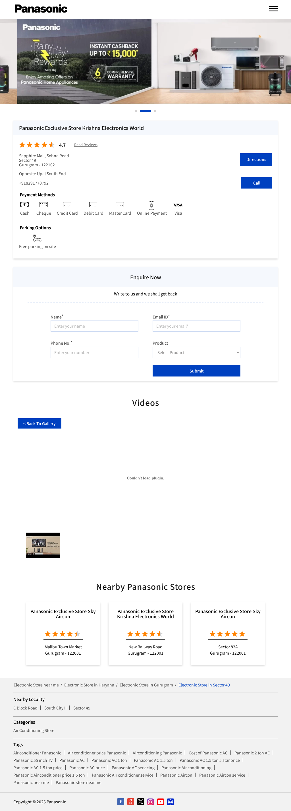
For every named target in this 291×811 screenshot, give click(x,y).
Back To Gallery (39, 423)
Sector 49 (81, 708)
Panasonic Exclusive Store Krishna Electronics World (145, 614)
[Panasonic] (41, 9)
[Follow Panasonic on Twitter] (140, 801)
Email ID (161, 316)
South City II (55, 708)
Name (57, 316)
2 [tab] (141, 110)
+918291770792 (34, 183)
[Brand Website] (170, 801)
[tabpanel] (145, 61)
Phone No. (61, 342)
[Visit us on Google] (130, 801)
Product (160, 342)
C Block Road (25, 708)
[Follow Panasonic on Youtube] (160, 801)
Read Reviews (85, 145)
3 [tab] (155, 110)
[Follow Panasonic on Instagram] (150, 801)
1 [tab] (136, 110)
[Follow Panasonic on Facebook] (120, 801)
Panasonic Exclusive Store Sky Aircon (63, 614)
